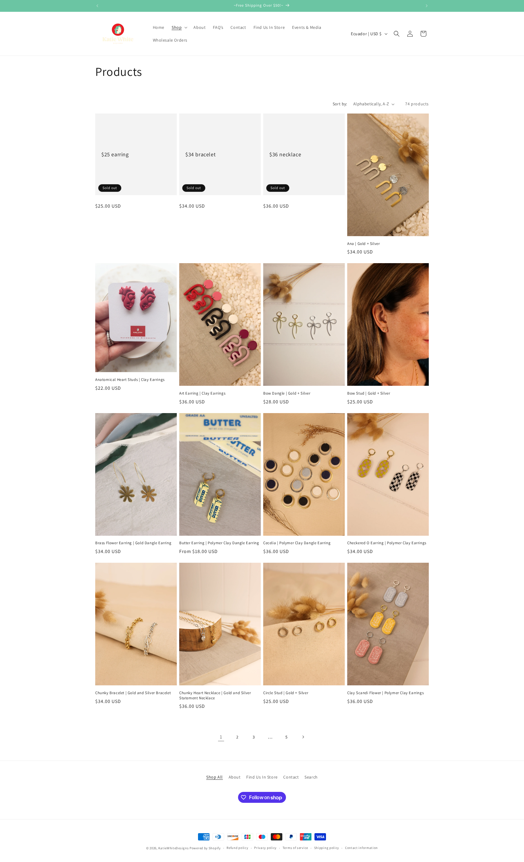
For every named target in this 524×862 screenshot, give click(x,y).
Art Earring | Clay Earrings (202, 393)
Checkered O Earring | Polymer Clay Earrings (386, 543)
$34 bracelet (200, 154)
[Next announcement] (426, 6)
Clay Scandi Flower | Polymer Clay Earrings (385, 693)
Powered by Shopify (205, 848)
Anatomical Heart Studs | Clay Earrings (130, 379)
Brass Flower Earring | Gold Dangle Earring (133, 543)
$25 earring (115, 154)
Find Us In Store (262, 777)
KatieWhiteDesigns (173, 848)
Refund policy (237, 848)
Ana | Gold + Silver (363, 243)
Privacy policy (265, 848)
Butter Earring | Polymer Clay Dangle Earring (219, 543)
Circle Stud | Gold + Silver (285, 693)
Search (311, 777)
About (235, 777)
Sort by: (340, 104)
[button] (179, 27)
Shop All (214, 777)
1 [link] (221, 737)
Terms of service (295, 848)
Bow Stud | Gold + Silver (368, 393)
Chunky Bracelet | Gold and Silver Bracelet (133, 693)
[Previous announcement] (97, 6)
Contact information (361, 848)
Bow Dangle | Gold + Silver (287, 393)
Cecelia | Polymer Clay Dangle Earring (297, 543)
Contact (291, 777)
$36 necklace (285, 154)
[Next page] (303, 737)
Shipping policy (326, 848)
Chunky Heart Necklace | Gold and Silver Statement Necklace (215, 696)
